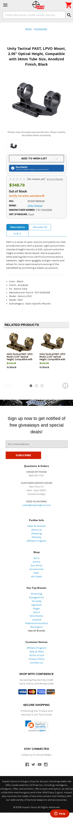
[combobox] (34, 15)
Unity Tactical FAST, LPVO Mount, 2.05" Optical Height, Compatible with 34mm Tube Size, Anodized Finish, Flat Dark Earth (20, 361)
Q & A (17, 233)
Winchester (36, 615)
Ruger (36, 608)
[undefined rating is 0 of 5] (17, 179)
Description (17, 227)
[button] (36, 726)
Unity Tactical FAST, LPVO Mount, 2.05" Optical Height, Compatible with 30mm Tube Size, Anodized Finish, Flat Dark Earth (52, 361)
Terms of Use (36, 655)
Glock (36, 612)
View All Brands (36, 630)
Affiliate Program (36, 540)
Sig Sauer (36, 604)
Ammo (36, 561)
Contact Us (36, 662)
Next (65, 385)
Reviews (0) (40, 227)
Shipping (36, 533)
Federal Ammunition (36, 623)
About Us (36, 529)
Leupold (36, 619)
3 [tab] (42, 385)
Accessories (37, 569)
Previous (7, 385)
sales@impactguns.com (37, 505)
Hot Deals (36, 576)
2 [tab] (36, 385)
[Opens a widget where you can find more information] (59, 813)
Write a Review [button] (55, 179)
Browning (36, 593)
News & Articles (36, 526)
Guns (36, 558)
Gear (36, 572)
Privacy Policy (36, 659)
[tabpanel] (20, 356)
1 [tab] (31, 385)
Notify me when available (25, 195)
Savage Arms (36, 597)
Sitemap (36, 537)
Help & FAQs (36, 651)
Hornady (36, 601)
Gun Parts (36, 565)
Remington (36, 627)
